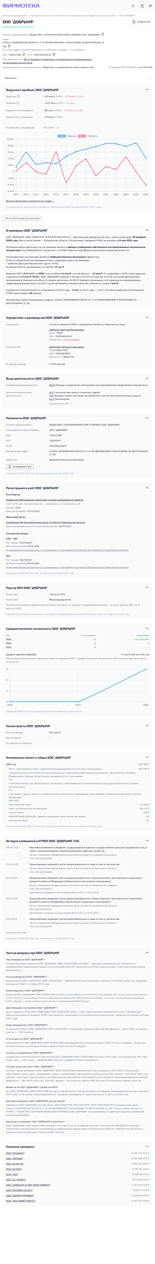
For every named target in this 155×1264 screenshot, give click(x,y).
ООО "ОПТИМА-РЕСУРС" (19, 1190)
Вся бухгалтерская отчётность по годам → (30, 200)
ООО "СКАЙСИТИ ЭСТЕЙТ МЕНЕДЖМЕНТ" (28, 1184)
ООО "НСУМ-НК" (15, 1163)
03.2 (51, 399)
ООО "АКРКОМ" (14, 1158)
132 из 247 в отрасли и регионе (22, 218)
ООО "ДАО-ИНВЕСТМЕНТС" (21, 1200)
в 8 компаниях (71, 339)
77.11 (51, 395)
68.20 (52, 385)
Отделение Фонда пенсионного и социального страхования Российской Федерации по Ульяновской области (67, 550)
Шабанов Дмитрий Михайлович (66, 329)
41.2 (51, 392)
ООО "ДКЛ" (12, 1174)
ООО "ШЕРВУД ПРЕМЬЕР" (20, 1195)
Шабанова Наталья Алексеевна (66, 346)
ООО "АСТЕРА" (14, 1169)
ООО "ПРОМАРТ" (15, 1153)
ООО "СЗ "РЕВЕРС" (16, 1179)
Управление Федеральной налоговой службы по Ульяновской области (45, 499)
